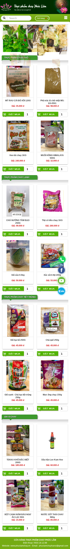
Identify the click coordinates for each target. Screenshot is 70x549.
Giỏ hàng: (42, 18)
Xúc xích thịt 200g (52, 275)
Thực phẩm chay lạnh (16, 177)
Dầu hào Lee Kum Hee (52, 460)
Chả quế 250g (52, 340)
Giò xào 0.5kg (17, 275)
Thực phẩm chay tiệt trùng (20, 297)
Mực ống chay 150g (52, 395)
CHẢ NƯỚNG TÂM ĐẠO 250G (17, 221)
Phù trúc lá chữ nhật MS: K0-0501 (52, 101)
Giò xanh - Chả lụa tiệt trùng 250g (18, 396)
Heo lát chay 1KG (18, 155)
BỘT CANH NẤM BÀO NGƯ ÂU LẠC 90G (18, 515)
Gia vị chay (10, 417)
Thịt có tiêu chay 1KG (52, 220)
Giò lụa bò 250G (17, 340)
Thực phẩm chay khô (16, 57)
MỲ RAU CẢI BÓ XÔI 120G (18, 100)
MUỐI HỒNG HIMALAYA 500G (52, 156)
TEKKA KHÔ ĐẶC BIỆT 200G (18, 461)
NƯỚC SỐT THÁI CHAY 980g (52, 515)
